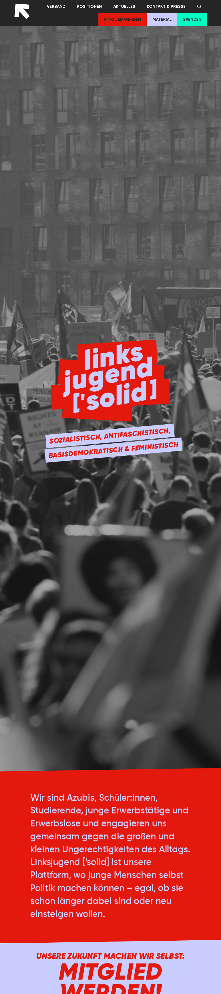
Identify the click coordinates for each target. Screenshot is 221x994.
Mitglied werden (122, 19)
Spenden (192, 19)
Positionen (89, 6)
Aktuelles (124, 6)
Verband (56, 6)
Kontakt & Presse (166, 6)
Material (162, 19)
